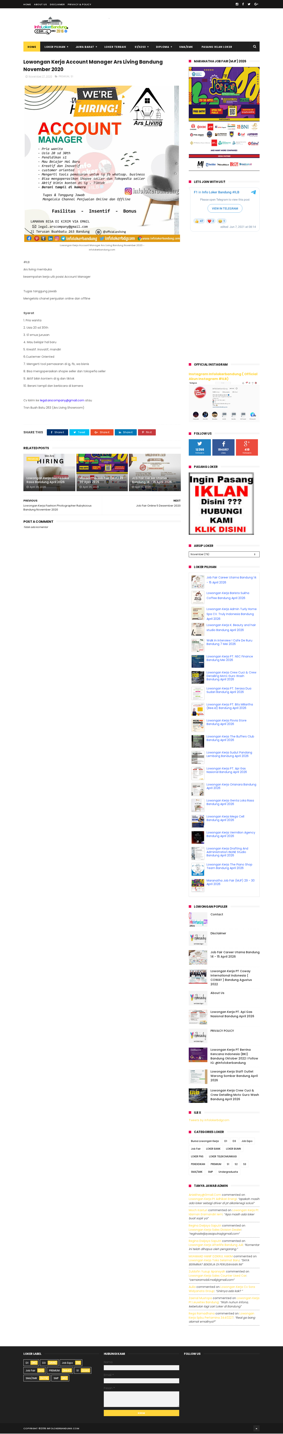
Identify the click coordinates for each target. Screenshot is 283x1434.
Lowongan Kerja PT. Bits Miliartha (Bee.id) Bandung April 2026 (230, 706)
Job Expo (247, 1141)
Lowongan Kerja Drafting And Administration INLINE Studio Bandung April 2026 (227, 852)
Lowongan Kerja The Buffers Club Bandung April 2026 (230, 738)
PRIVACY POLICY (222, 1031)
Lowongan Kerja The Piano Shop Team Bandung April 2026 (229, 867)
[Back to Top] (256, 1429)
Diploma (162, 47)
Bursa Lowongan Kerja (205, 1141)
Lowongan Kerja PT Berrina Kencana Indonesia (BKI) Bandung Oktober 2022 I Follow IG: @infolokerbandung (234, 1056)
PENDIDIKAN (198, 1164)
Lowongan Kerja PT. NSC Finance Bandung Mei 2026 (230, 658)
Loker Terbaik (115, 47)
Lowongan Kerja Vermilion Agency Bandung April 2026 (231, 834)
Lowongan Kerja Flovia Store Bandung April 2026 (227, 722)
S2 (236, 1164)
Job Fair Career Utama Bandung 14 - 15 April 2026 (152, 480)
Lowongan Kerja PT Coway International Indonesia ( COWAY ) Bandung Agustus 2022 (231, 978)
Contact (216, 915)
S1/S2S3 (140, 47)
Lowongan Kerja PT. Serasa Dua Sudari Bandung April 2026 (229, 690)
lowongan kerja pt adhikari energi (213, 1199)
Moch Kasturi (198, 1210)
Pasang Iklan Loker (217, 47)
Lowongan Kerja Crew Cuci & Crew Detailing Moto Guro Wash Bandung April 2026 (231, 676)
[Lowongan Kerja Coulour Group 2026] (224, 170)
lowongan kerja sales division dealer (215, 1230)
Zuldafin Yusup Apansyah (207, 1272)
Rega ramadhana (202, 1314)
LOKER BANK (213, 1149)
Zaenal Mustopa (200, 1299)
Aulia (192, 1287)
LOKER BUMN (233, 1149)
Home (27, 4)
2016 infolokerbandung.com (60, 1428)
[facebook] (243, 4)
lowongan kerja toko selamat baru (214, 1261)
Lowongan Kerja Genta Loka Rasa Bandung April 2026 (48, 480)
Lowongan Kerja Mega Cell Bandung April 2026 (225, 818)
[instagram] (237, 4)
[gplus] (256, 4)
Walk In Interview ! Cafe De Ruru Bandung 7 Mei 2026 (229, 642)
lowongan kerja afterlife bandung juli (216, 1245)
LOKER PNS (197, 1157)
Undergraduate (228, 1172)
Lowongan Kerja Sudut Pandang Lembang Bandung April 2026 (229, 754)
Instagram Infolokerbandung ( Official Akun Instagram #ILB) (223, 376)
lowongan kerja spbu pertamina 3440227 (221, 1316)
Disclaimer (57, 4)
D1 (225, 1141)
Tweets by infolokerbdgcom (209, 1120)
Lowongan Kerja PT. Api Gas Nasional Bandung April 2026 (227, 770)
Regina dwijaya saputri (205, 1226)
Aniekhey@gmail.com (205, 1195)
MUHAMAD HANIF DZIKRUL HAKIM (211, 1257)
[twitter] (249, 4)
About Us (40, 4)
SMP (210, 1172)
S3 (244, 1164)
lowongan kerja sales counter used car (217, 1276)
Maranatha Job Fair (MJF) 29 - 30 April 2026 (103, 480)
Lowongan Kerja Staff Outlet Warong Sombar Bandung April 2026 (234, 1076)
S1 (72, 76)
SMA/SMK (186, 47)
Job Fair (196, 1149)
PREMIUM (64, 76)
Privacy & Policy (79, 4)
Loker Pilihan (55, 47)
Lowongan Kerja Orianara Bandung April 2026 (231, 786)
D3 (81, 459)
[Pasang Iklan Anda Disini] (221, 534)
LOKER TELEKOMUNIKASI (223, 1157)
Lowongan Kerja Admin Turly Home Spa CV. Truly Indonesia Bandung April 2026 (232, 614)
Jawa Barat (85, 47)
